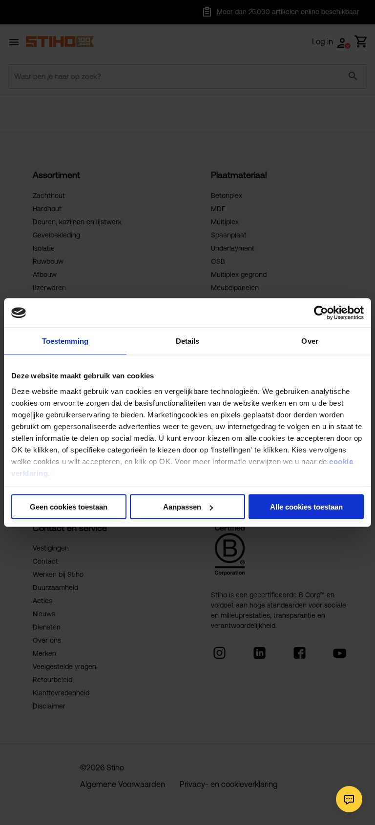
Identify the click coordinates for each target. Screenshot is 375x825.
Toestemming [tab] (65, 341)
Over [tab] (309, 341)
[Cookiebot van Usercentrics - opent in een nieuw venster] (321, 313)
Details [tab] (188, 341)
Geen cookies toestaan (68, 507)
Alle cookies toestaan (306, 507)
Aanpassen (182, 507)
